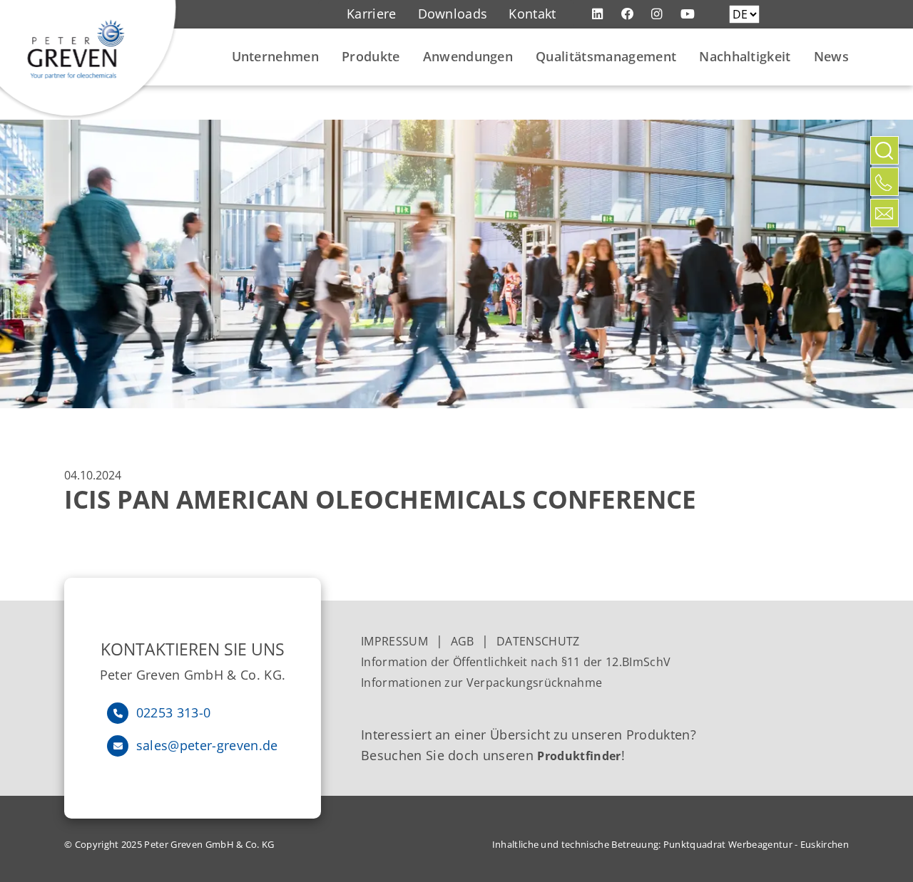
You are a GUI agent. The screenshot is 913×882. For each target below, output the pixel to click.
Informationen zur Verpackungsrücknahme (483, 682)
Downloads (453, 13)
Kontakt (532, 13)
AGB (462, 641)
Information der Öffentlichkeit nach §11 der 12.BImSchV (515, 662)
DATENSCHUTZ (538, 641)
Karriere (372, 13)
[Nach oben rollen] (884, 244)
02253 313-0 (173, 712)
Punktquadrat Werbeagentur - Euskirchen (756, 844)
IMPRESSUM (394, 641)
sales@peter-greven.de (207, 745)
